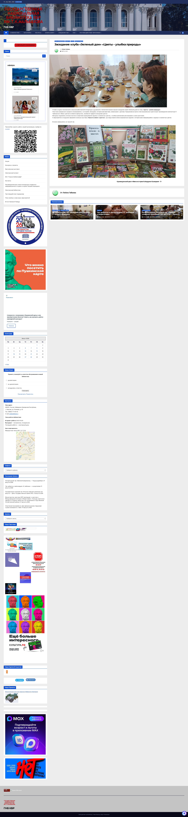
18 (14, 354)
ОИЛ (59, 210)
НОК (74, 32)
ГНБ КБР (9, 27)
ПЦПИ (149, 210)
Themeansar (106, 814)
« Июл (7, 364)
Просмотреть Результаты (25, 394)
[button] (180, 33)
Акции (7, 161)
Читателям (27, 32)
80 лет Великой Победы (12, 201)
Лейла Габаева (66, 49)
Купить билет (50, 32)
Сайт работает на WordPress (86, 814)
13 (25, 351)
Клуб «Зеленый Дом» (59, 41)
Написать (11, 325)
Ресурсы (38, 32)
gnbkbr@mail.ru (13, 414)
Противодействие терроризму (90, 32)
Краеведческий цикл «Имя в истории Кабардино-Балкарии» (138, 181)
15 (37, 351)
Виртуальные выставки (12, 169)
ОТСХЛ (72, 41)
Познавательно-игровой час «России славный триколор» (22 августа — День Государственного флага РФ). (159, 214)
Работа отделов (79, 41)
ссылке (7, 129)
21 (31, 354)
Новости (68, 41)
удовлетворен (12, 380)
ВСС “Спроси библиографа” (13, 177)
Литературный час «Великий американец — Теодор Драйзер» (24, 480)
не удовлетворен (13, 384)
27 (25, 357)
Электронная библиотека (12, 190)
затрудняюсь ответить (15, 388)
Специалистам (63, 32)
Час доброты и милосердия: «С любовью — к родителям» (22, 486)
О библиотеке (15, 32)
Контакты (8, 180)
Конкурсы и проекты (11, 165)
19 (19, 354)
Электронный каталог (12, 173)
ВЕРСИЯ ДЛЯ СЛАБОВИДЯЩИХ (26, 45)
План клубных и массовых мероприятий (17, 198)
